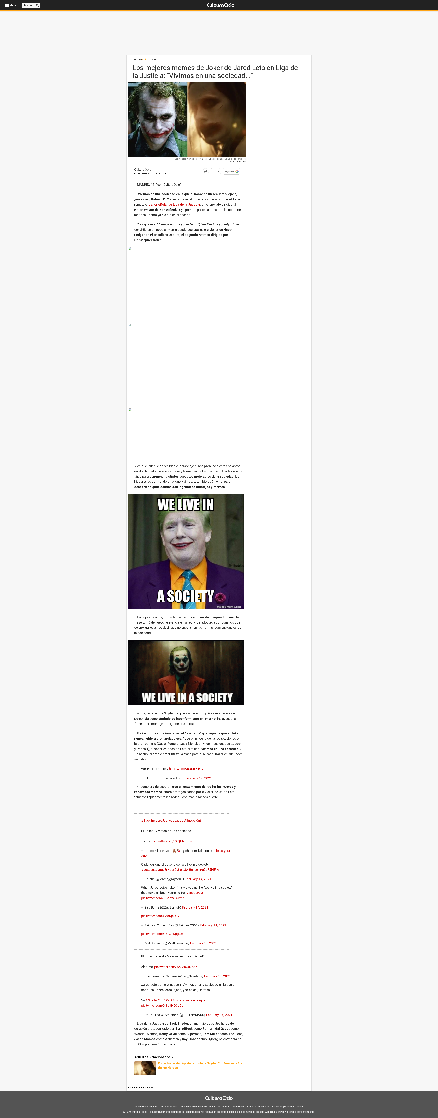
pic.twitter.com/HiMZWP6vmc (162, 898)
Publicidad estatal (293, 1106)
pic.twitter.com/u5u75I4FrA (199, 869)
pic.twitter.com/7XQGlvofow (172, 841)
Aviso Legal (171, 1106)
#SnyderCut (192, 820)
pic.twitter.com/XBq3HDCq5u (162, 1005)
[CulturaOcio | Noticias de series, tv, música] (221, 5)
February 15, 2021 (217, 976)
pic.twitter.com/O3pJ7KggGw (162, 933)
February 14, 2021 (198, 778)
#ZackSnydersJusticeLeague (162, 820)
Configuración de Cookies (269, 1106)
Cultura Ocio (142, 170)
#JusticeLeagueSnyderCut (160, 869)
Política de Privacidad (242, 1106)
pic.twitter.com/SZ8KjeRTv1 (161, 915)
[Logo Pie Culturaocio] (219, 1098)
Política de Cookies (219, 1106)
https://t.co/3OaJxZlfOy (186, 768)
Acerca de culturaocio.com (149, 1106)
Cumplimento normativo (193, 1106)
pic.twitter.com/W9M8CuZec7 (175, 966)
